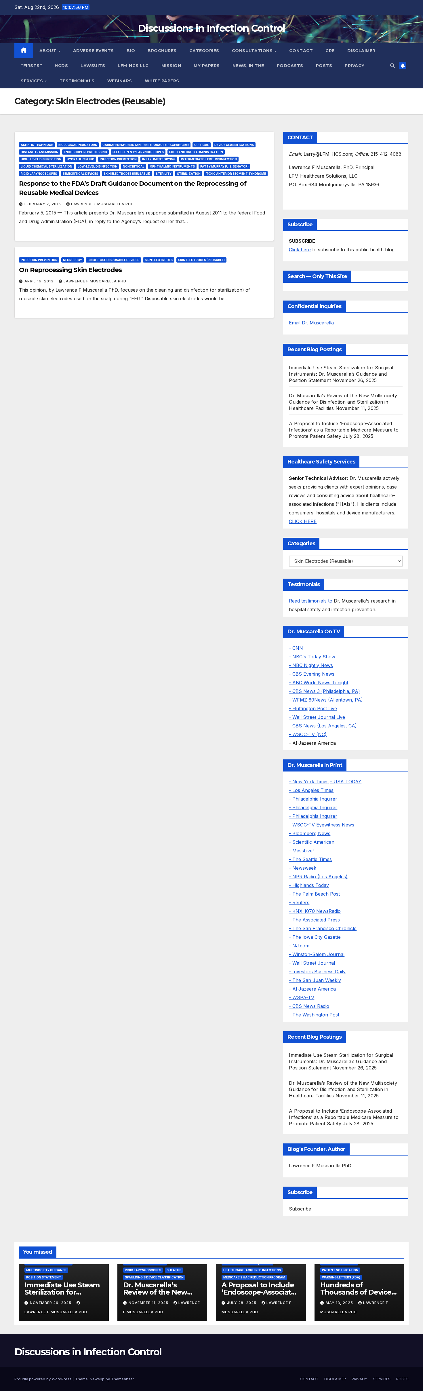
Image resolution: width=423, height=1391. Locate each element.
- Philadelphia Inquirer (313, 799)
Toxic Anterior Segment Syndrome (236, 173)
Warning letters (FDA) (341, 1277)
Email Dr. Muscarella (311, 323)
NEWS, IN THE (248, 65)
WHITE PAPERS (162, 80)
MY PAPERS (207, 65)
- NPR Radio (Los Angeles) (318, 876)
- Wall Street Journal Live (317, 717)
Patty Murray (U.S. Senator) (224, 166)
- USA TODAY (345, 781)
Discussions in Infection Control (211, 28)
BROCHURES (162, 50)
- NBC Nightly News (311, 665)
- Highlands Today (309, 885)
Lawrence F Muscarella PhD (102, 204)
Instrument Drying (159, 159)
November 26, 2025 (51, 1303)
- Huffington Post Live (313, 708)
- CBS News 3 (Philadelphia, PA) (324, 691)
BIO (131, 50)
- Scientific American (311, 842)
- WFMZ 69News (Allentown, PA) (326, 700)
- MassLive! (301, 851)
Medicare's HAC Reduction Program (254, 1277)
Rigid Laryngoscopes (39, 173)
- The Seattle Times (310, 859)
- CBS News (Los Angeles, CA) (323, 726)
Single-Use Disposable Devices (113, 260)
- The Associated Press (314, 920)
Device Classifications (234, 145)
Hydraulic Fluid (80, 159)
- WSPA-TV (301, 997)
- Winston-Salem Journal (316, 954)
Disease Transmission (39, 152)
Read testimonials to (311, 601)
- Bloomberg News (309, 833)
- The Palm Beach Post (314, 894)
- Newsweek (302, 868)
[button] (392, 66)
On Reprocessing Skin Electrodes (70, 270)
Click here (300, 249)
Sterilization (189, 173)
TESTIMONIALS (77, 80)
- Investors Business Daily (317, 971)
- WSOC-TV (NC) (308, 734)
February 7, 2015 (43, 204)
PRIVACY (355, 65)
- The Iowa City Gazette (315, 937)
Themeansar (122, 1379)
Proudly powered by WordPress (43, 1379)
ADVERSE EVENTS (93, 50)
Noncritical (133, 166)
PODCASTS (290, 65)
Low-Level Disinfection (97, 166)
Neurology (72, 260)
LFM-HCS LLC (133, 65)
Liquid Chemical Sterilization (46, 166)
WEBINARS (119, 80)
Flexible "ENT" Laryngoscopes (138, 152)
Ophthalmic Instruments (172, 166)
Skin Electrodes (159, 260)
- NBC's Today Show (312, 657)
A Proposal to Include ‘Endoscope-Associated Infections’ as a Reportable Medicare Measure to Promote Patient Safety (343, 430)
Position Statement (43, 1277)
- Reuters (299, 902)
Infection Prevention (118, 159)
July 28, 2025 (242, 1303)
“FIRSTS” (31, 65)
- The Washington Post (314, 1015)
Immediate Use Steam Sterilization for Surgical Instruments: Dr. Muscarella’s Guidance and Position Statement (341, 374)
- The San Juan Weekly (315, 980)
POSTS (324, 65)
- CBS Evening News (311, 674)
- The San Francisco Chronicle (323, 928)
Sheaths (174, 1270)
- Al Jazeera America (312, 989)
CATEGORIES (204, 50)
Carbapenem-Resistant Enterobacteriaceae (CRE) (145, 145)
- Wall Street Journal (312, 963)
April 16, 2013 (39, 281)
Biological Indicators (77, 145)
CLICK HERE (303, 521)
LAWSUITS (93, 65)
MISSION (171, 65)
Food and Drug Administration (196, 152)
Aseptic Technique (37, 145)
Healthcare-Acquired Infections (252, 1270)
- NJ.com (299, 946)
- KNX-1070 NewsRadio (315, 911)
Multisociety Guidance (46, 1270)
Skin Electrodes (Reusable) (127, 173)
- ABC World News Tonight (318, 682)
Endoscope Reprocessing (85, 152)
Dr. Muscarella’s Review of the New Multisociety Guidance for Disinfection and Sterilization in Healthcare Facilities (343, 402)
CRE (330, 50)
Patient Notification (340, 1270)
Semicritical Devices (80, 173)
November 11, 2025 (149, 1303)
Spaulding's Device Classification (154, 1277)
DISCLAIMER (361, 50)
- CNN (296, 648)
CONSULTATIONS (253, 50)
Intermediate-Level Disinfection (209, 159)
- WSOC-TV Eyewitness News (321, 825)
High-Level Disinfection (41, 159)
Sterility (164, 173)
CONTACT (301, 50)
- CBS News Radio (309, 1006)
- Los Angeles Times (311, 790)
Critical (201, 145)
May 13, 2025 (340, 1303)
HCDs (61, 65)
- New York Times (309, 781)
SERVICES (32, 80)
